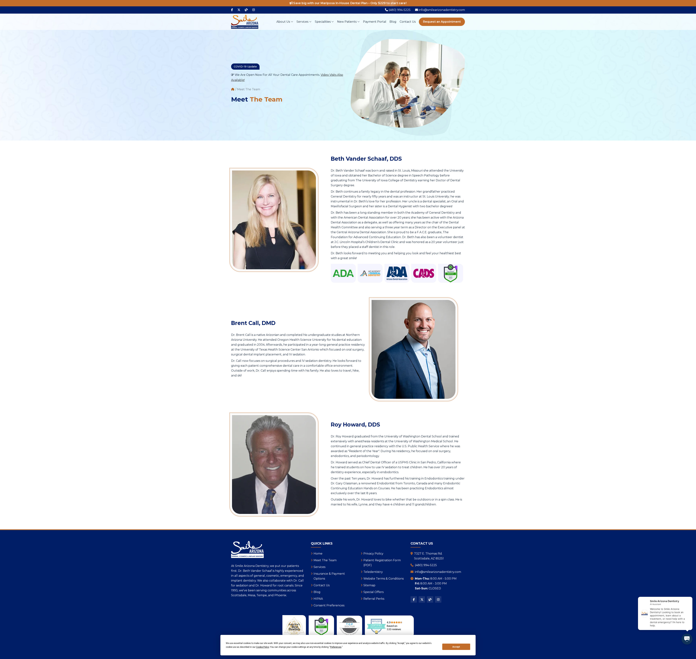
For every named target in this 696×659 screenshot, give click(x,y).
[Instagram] (253, 10)
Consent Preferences (329, 605)
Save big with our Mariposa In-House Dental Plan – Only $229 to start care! (349, 3)
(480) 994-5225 (426, 565)
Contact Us (408, 21)
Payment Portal (374, 21)
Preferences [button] (335, 647)
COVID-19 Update (245, 66)
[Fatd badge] (349, 626)
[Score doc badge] (450, 273)
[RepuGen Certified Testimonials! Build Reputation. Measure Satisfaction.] (389, 626)
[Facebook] (232, 10)
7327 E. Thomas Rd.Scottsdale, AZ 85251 (429, 556)
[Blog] (246, 10)
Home (318, 553)
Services (303, 21)
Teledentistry (373, 572)
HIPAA (318, 598)
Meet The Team (325, 560)
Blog (393, 21)
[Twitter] (238, 10)
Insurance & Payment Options (329, 576)
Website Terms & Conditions (383, 578)
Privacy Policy (373, 553)
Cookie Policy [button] (262, 647)
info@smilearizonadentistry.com (438, 572)
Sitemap (369, 585)
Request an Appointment (442, 21)
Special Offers (373, 592)
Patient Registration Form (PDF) (382, 563)
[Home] (232, 89)
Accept (456, 647)
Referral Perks (373, 598)
